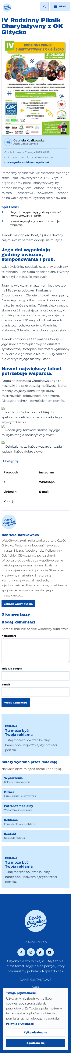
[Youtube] (50, 952)
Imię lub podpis (12, 668)
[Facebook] (21, 952)
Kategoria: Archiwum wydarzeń (28, 162)
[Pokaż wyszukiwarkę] (44, 6)
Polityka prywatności (20, 1023)
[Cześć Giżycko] (7, 7)
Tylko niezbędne (35, 1032)
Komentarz (9, 635)
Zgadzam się (36, 1042)
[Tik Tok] (40, 952)
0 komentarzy (44, 157)
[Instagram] (31, 952)
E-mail (6, 684)
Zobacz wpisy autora (18, 604)
